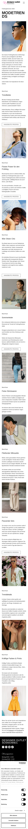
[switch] (23, 794)
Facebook (19, 730)
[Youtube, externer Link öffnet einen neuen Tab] (9, 747)
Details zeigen (19, 810)
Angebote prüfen (11, 124)
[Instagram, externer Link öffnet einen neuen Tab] (6, 747)
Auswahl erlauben (13, 820)
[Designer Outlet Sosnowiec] (11, 2)
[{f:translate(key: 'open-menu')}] (24, 2)
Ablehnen (13, 825)
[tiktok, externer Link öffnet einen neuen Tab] (12, 747)
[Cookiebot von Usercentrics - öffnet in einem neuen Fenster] (19, 763)
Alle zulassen (13, 815)
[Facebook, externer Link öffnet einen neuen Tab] (3, 747)
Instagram (11, 730)
